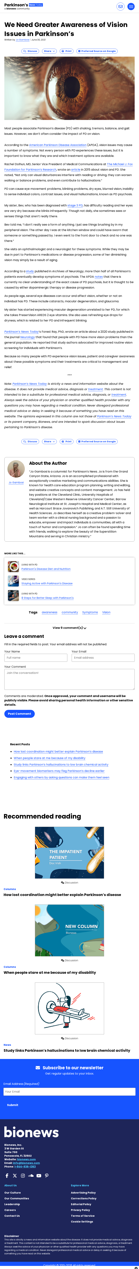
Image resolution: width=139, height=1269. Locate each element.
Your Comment (15, 667)
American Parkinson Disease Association (58, 145)
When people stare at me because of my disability (49, 758)
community (70, 612)
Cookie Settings (82, 1221)
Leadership (12, 1204)
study (30, 271)
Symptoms (90, 612)
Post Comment (19, 714)
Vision (106, 612)
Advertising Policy (83, 1192)
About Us (10, 1185)
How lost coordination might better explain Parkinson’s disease (58, 751)
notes (99, 277)
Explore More (80, 1185)
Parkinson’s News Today (21, 332)
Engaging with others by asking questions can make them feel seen (61, 777)
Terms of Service (83, 1216)
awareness (49, 612)
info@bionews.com (26, 1163)
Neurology (27, 337)
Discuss (31, 51)
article (75, 170)
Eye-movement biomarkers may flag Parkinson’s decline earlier (59, 771)
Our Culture (12, 1192)
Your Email (79, 651)
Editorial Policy (81, 1204)
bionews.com (26, 1159)
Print (67, 51)
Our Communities (16, 1198)
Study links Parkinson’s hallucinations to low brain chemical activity (61, 764)
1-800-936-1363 (25, 1166)
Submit (12, 1105)
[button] (121, 6)
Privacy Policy (80, 1210)
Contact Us (12, 1216)
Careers (10, 1210)
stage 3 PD (75, 205)
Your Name (12, 651)
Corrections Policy (83, 1198)
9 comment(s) (68, 628)
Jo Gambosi (23, 39)
